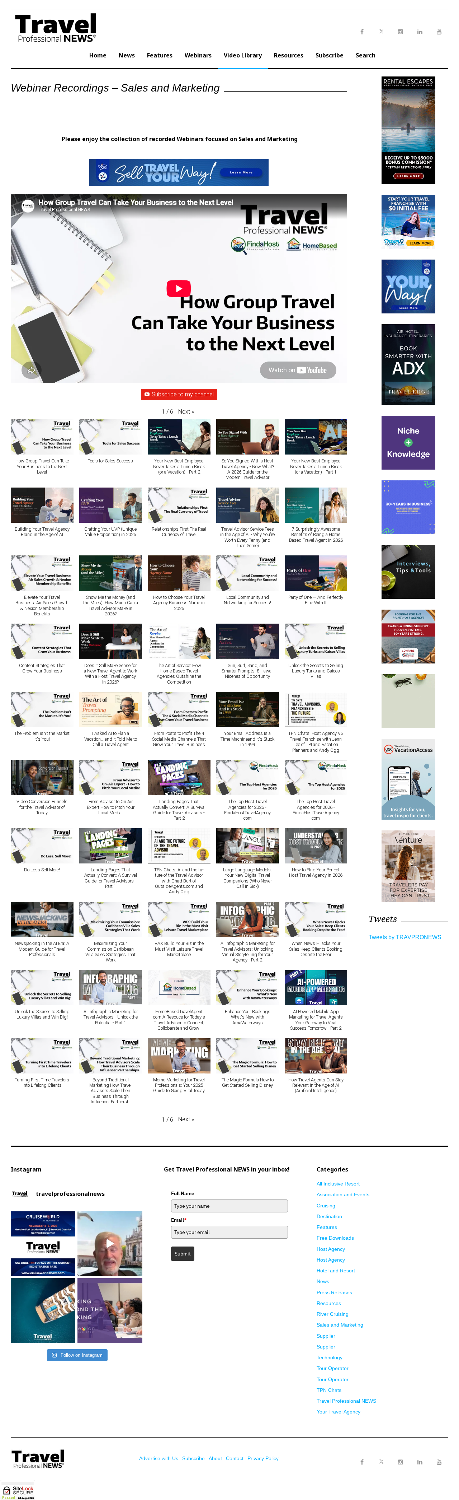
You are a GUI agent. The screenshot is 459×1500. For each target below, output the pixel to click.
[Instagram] (401, 1462)
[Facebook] (362, 1462)
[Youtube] (439, 1462)
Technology (329, 1357)
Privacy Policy (263, 1458)
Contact (234, 1458)
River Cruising (333, 1314)
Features (159, 55)
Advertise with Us (158, 1458)
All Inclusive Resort (338, 1184)
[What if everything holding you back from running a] (109, 1310)
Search (365, 55)
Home (98, 55)
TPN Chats (329, 1390)
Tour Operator (333, 1368)
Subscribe (330, 55)
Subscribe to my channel (183, 394)
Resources (288, 55)
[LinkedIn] (420, 1462)
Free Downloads (335, 1238)
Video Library (243, 55)
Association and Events (343, 1194)
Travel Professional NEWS (346, 1401)
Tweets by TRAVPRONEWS (405, 937)
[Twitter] (381, 1455)
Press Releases (334, 1292)
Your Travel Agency (338, 1412)
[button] (186, 412)
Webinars (198, 55)
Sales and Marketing (340, 1325)
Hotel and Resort (336, 1270)
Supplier (326, 1336)
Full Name (182, 1193)
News (127, 55)
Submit (183, 1253)
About (215, 1458)
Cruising (326, 1205)
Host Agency (331, 1249)
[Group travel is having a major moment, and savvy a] (43, 1310)
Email (179, 1220)
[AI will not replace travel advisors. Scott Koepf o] (109, 1243)
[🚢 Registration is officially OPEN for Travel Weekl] (43, 1243)
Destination (329, 1216)
